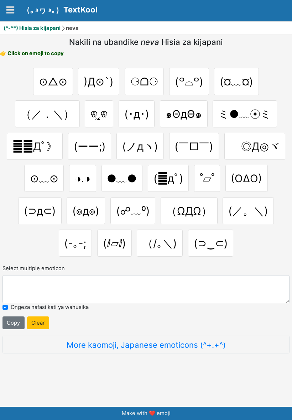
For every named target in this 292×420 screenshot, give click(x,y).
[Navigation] (10, 10)
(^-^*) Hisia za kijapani (32, 28)
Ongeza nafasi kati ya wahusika (50, 307)
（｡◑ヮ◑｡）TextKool (60, 9)
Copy (13, 323)
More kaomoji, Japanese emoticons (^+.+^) (146, 345)
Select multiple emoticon (33, 268)
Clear (38, 323)
